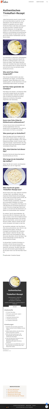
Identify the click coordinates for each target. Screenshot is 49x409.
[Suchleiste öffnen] (47, 2)
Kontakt (34, 405)
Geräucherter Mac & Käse (14, 394)
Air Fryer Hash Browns (13, 389)
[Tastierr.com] (4, 2)
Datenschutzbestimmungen (19, 405)
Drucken (15, 306)
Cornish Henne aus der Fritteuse (16, 395)
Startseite (31, 1)
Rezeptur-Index (40, 1)
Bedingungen (28, 405)
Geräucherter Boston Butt (14, 392)
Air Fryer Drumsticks (13, 391)
